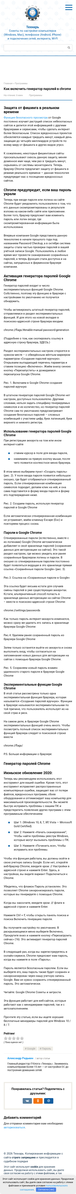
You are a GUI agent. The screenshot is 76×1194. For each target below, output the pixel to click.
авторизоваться (14, 1127)
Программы (35, 95)
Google (31, 1048)
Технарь (32, 27)
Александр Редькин (20, 1058)
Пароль (46, 1048)
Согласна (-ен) (46, 1189)
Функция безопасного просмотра (26, 117)
